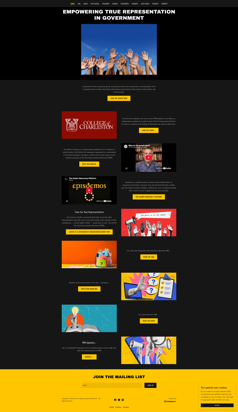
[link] (115, 400)
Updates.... (89, 357)
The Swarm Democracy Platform (149, 197)
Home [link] (73, 4)
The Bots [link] (126, 407)
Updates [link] (135, 4)
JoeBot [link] (115, 4)
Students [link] (105, 4)
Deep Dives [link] (145, 4)
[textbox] (112, 385)
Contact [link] (164, 4)
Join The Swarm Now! (118, 98)
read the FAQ (148, 257)
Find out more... (149, 130)
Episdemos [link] (125, 4)
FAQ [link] (79, 4)
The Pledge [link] (95, 4)
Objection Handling (89, 289)
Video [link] (85, 4)
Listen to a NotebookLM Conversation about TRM (89, 232)
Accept (217, 405)
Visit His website (89, 164)
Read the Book (149, 321)
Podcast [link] (155, 4)
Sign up (150, 385)
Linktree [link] (118, 407)
